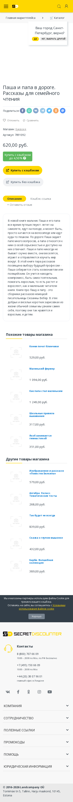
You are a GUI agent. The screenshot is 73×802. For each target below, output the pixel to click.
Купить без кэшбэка (25, 182)
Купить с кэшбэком (24, 170)
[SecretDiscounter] (15, 6)
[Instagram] (39, 692)
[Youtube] (50, 692)
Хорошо (36, 616)
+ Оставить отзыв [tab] (19, 205)
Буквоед (20, 129)
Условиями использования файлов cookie (42, 607)
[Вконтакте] (8, 692)
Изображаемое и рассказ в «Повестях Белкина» (46, 472)
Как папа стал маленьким (45, 391)
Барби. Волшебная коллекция (41, 561)
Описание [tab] (14, 198)
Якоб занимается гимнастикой (40, 437)
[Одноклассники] (29, 692)
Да (35, 38)
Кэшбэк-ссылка (40, 198)
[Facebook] (18, 692)
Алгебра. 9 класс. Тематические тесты (43, 494)
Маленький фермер (42, 368)
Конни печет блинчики (44, 346)
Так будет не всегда (42, 515)
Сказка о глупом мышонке (46, 537)
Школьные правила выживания (41, 415)
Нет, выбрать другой (53, 38)
